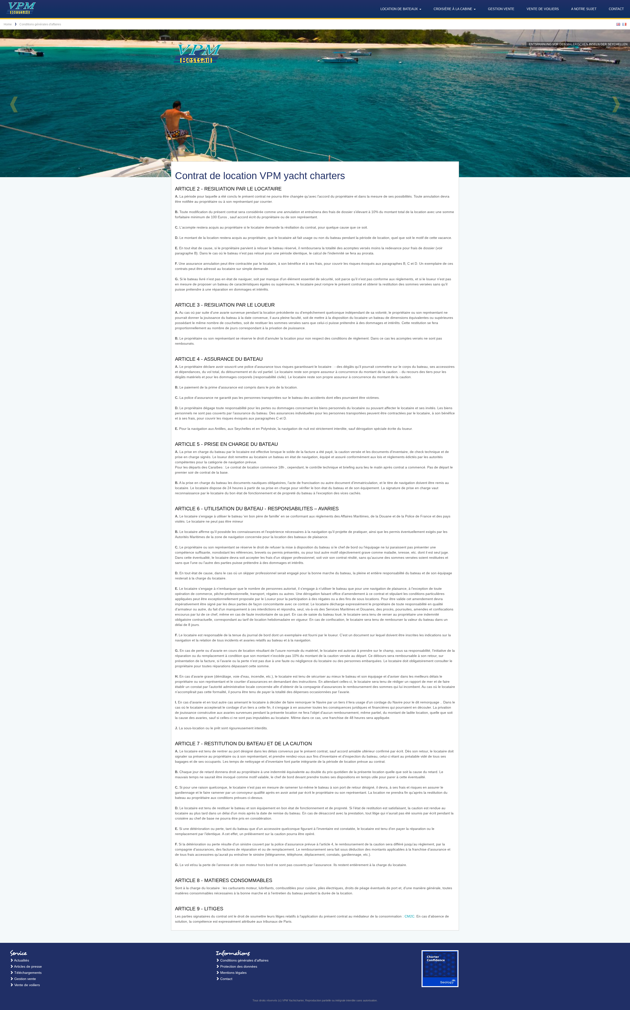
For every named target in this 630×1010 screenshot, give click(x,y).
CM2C (409, 916)
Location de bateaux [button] (399, 9)
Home (8, 24)
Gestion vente (501, 9)
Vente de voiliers (543, 9)
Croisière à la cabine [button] (453, 9)
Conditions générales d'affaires (40, 24)
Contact (616, 9)
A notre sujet (584, 9)
